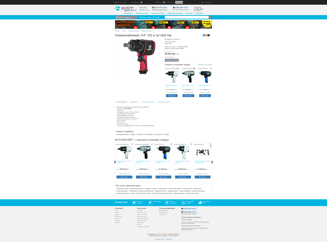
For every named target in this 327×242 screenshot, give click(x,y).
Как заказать (128, 13)
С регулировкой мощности (122, 134)
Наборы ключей (197, 188)
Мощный (133, 134)
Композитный (140, 134)
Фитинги (127, 188)
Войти (202, 2)
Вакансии (117, 220)
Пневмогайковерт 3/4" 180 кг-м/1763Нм (143, 162)
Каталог (139, 224)
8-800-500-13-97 (181, 7)
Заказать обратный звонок (160, 9)
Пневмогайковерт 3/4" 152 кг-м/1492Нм (182, 162)
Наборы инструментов (121, 191)
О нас (116, 210)
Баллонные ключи (187, 188)
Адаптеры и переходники (192, 193)
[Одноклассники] (206, 35)
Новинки (157, 17)
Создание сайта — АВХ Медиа (163, 239)
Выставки (117, 222)
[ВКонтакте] (204, 35)
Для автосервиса (149, 134)
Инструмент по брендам (143, 226)
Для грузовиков (158, 134)
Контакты (189, 13)
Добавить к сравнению (173, 39)
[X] (209, 35)
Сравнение (137, 2)
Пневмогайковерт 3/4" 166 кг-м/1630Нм (163, 162)
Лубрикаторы (119, 188)
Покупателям (141, 208)
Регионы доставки (141, 216)
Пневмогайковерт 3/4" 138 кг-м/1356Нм (123, 162)
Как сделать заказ (142, 212)
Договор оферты (163, 210)
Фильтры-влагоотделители (123, 193)
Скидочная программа (175, 13)
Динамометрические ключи (136, 188)
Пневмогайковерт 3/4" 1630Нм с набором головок (202, 162)
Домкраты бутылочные (160, 191)
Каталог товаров (124, 17)
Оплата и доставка (142, 13)
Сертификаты (162, 214)
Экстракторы (148, 188)
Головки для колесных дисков (143, 193)
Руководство (118, 216)
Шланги (133, 193)
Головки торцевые (162, 188)
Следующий (212, 162)
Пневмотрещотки (133, 191)
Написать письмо (121, 2)
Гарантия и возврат (158, 13)
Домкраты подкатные (173, 191)
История (117, 212)
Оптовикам (199, 13)
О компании (119, 208)
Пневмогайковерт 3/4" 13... (171, 86)
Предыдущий (115, 162)
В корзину (172, 95)
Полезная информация (148, 102)
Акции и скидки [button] (146, 17)
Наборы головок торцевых (175, 188)
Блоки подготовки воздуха (198, 191)
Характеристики (134, 102)
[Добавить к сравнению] (178, 68)
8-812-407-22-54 (160, 7)
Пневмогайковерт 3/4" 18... (188, 86)
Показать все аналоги (205, 64)
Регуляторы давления (185, 191)
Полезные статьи (163, 212)
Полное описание (121, 102)
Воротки (155, 188)
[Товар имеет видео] (210, 146)
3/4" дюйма (166, 134)
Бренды (117, 214)
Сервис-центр (140, 222)
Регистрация (208, 2)
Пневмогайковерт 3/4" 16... (204, 86)
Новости (117, 218)
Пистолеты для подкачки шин (146, 191)
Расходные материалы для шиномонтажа (162, 193)
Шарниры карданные (179, 193)
